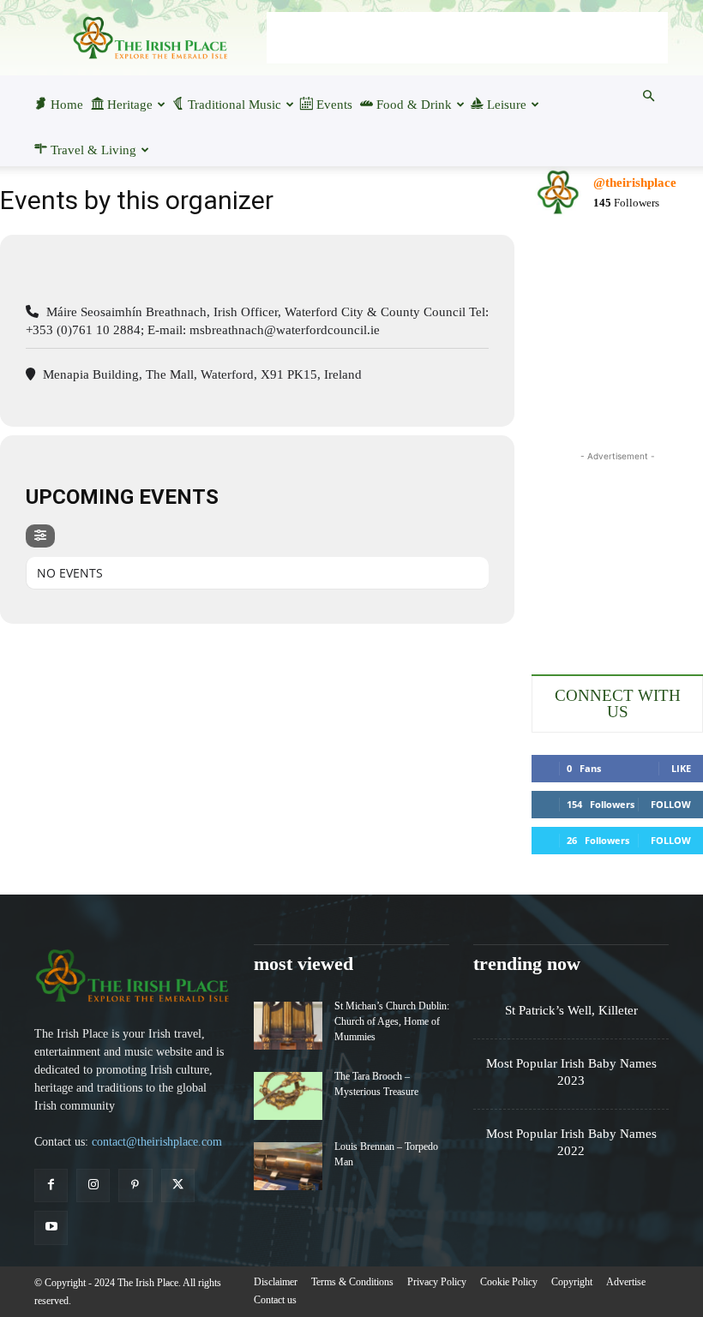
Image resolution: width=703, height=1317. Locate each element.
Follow (671, 804)
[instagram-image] (559, 258)
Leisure (506, 104)
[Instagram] (93, 1185)
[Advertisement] (467, 37)
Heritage (130, 104)
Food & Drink (414, 104)
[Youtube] (51, 1227)
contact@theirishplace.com (157, 1141)
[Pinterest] (135, 1185)
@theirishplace (634, 182)
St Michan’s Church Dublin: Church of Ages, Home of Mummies (391, 1021)
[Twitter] (178, 1185)
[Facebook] (51, 1185)
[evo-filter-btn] (40, 536)
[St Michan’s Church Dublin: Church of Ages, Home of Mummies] (288, 1026)
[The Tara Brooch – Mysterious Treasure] (288, 1096)
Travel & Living (93, 150)
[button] (648, 96)
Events (334, 104)
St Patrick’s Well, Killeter (571, 1010)
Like (681, 768)
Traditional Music (234, 104)
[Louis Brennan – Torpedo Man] (288, 1166)
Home (67, 104)
